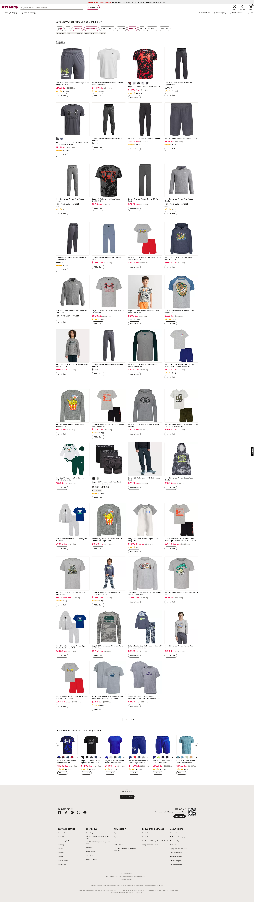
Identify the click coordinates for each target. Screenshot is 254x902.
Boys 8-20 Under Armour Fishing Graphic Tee (180, 647)
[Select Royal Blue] (130, 757)
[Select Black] (115, 757)
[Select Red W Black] (72, 757)
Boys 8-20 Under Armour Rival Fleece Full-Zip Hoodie (72, 312)
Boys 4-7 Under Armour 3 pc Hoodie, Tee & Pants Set (72, 540)
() (67, 91)
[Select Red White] (134, 757)
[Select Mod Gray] (143, 757)
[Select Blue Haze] (178, 757)
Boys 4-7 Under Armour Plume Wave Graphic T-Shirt (106, 200)
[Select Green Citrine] (158, 757)
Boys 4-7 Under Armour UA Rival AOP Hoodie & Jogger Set (106, 593)
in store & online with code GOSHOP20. (148, 2)
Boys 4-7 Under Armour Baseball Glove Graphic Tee (179, 312)
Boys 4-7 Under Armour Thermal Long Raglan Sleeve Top (142, 365)
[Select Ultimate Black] (147, 83)
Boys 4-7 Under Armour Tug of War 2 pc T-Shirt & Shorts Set (144, 258)
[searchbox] (51, 7)
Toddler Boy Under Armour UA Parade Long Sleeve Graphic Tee (144, 593)
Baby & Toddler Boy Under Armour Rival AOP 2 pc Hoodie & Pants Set (145, 647)
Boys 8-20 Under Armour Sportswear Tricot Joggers (108, 139)
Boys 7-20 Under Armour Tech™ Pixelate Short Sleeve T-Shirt (185, 762)
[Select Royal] (106, 757)
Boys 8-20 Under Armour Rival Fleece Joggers (70, 200)
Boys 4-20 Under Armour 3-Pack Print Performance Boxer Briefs (106, 483)
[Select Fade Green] (186, 757)
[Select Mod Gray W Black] (142, 83)
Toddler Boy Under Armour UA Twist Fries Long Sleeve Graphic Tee (107, 540)
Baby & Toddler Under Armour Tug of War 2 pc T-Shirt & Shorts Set (72, 697)
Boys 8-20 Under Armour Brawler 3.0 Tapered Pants (178, 84)
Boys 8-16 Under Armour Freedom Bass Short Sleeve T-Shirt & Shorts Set (179, 365)
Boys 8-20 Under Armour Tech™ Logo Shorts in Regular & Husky (72, 84)
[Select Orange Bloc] (191, 757)
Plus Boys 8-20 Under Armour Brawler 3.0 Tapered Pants (71, 258)
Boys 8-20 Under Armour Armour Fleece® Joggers (107, 365)
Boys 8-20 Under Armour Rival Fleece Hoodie (179, 200)
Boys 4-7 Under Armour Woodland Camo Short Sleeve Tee (143, 312)
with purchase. (99, 2)
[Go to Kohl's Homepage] (10, 7)
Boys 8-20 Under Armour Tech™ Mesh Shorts (162, 762)
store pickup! (121, 2)
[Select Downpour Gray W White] (61, 138)
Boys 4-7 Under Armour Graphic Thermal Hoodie (143, 425)
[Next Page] (131, 719)
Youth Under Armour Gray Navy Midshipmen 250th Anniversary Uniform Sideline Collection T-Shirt (108, 697)
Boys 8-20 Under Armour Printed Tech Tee (144, 87)
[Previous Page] (120, 719)
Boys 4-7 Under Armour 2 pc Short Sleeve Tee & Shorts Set (108, 425)
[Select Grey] (111, 757)
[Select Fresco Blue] (182, 757)
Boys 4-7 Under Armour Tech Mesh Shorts (181, 138)
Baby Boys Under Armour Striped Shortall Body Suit (143, 540)
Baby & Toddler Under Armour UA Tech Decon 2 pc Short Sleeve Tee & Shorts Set (180, 540)
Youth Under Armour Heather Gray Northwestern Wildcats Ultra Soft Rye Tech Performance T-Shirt (144, 697)
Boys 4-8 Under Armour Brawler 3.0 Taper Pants (144, 200)
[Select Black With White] (138, 83)
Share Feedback (127, 797)
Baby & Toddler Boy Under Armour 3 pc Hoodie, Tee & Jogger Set (70, 647)
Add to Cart (62, 95)
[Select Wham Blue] (67, 757)
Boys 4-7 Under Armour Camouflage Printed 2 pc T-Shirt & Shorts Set (181, 425)
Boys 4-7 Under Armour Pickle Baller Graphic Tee (181, 593)
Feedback (252, 451)
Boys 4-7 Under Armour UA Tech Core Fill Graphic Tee (108, 312)
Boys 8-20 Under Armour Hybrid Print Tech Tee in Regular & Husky (72, 143)
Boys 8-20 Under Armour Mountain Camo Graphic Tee (107, 647)
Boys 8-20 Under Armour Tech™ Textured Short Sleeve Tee (107, 84)
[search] (22, 7)
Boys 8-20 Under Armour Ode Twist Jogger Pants (144, 479)
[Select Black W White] (82, 757)
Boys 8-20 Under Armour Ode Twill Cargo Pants (107, 258)
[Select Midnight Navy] (163, 757)
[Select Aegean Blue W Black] (119, 757)
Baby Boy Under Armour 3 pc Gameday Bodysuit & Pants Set (70, 479)
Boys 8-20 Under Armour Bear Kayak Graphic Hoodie (178, 258)
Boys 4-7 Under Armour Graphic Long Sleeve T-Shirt (70, 425)
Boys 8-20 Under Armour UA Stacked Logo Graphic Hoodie (72, 365)
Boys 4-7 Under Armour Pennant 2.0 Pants (144, 138)
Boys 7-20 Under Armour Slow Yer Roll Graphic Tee (70, 593)
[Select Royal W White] (59, 757)
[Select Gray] (93, 478)
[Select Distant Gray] (134, 83)
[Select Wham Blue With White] (139, 757)
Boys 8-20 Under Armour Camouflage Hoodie (179, 479)
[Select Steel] (97, 478)
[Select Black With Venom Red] (129, 83)
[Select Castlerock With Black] (57, 138)
